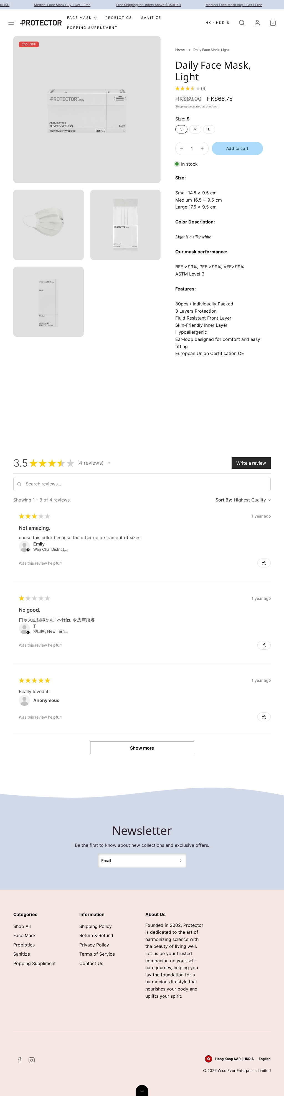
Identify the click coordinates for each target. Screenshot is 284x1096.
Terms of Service (97, 954)
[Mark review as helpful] (264, 563)
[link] (257, 22)
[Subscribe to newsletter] (181, 860)
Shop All (22, 926)
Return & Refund (96, 935)
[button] (11, 22)
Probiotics (24, 945)
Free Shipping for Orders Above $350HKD (144, 5)
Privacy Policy (94, 945)
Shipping (181, 106)
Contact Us (91, 963)
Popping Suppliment (34, 963)
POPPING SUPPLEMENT (92, 27)
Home (180, 50)
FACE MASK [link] (79, 18)
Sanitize (21, 954)
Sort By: (223, 500)
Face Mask (24, 935)
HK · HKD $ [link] (218, 22)
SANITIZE (151, 18)
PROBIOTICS (118, 18)
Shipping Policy (95, 926)
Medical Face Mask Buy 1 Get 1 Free (57, 5)
